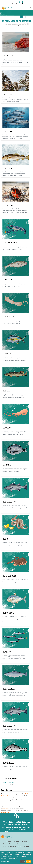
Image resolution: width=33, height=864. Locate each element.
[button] (16, 4)
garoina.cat (5, 808)
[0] (20, 3)
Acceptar (28, 861)
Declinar (23, 861)
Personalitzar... (5, 861)
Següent (29, 17)
